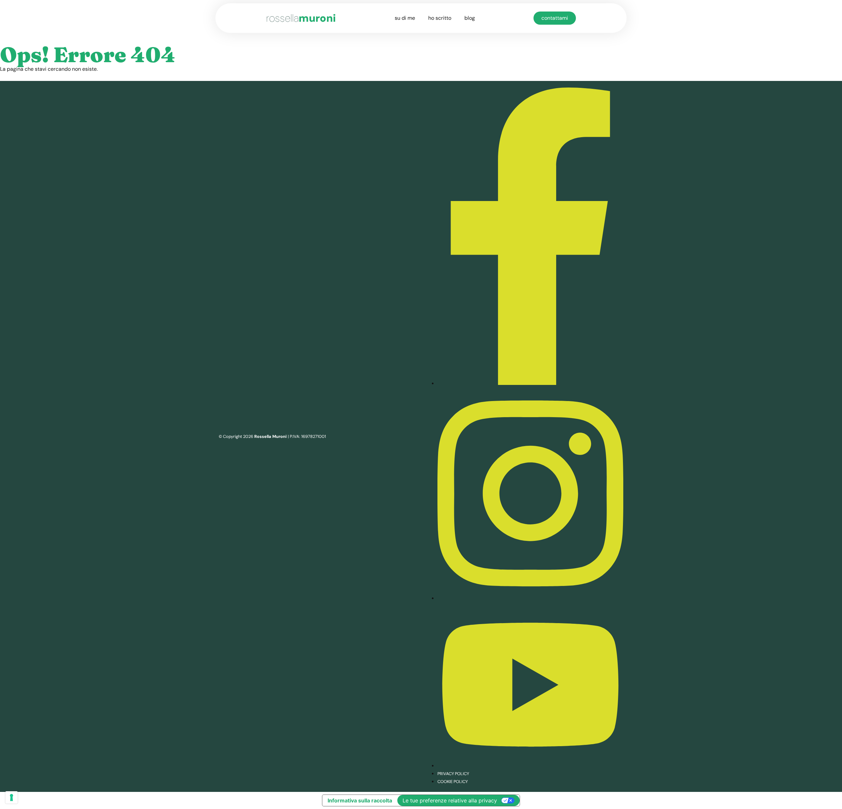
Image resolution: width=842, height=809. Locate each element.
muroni (301, 18)
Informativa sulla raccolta (360, 800)
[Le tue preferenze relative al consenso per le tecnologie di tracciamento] (11, 797)
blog (469, 17)
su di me (405, 17)
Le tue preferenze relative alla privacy (450, 800)
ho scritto (439, 17)
